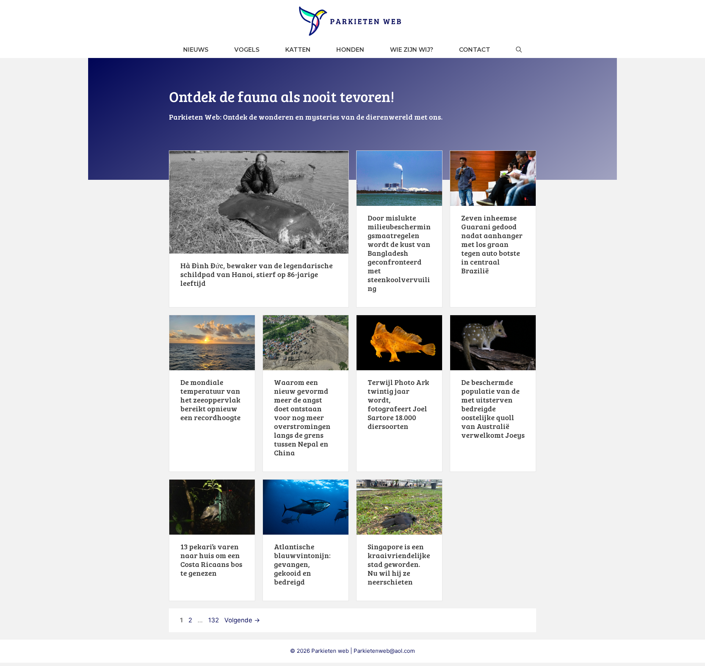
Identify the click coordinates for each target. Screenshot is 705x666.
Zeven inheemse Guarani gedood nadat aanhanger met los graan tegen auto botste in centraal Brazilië (492, 244)
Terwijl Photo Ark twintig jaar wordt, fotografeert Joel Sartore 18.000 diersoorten (398, 404)
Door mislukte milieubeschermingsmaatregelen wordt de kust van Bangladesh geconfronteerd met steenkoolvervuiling (399, 252)
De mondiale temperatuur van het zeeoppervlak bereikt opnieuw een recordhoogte (210, 399)
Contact (474, 49)
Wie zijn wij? (411, 49)
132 (214, 620)
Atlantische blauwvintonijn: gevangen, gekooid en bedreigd (302, 564)
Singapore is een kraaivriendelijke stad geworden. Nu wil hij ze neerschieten (399, 564)
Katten (298, 49)
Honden (350, 49)
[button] (519, 49)
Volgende (242, 620)
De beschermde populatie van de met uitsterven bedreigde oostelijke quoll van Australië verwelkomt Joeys (493, 408)
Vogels (247, 49)
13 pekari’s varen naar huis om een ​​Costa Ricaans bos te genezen (211, 559)
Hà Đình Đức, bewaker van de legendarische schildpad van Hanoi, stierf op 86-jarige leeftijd (256, 274)
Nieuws (196, 49)
